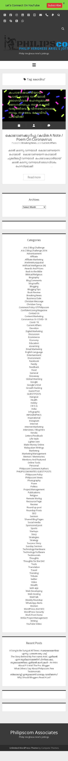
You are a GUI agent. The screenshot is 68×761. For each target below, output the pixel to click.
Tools (34, 564)
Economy (34, 340)
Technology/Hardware (34, 549)
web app (34, 587)
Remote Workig (34, 498)
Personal (34, 465)
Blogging (34, 286)
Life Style (34, 438)
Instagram (34, 420)
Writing (34, 620)
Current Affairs (49, 142)
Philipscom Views (34, 477)
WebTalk (34, 596)
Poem (34, 483)
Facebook (34, 361)
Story (34, 534)
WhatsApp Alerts (34, 602)
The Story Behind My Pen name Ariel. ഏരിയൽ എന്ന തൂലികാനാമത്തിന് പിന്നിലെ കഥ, (34, 658)
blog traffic (34, 283)
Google (34, 381)
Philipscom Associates (34, 732)
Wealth (34, 584)
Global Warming (34, 378)
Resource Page (34, 501)
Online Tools (34, 462)
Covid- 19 (34, 322)
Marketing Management (34, 453)
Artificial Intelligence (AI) (34, 265)
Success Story (34, 543)
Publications (34, 492)
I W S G (34, 405)
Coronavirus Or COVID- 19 (34, 319)
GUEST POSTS (34, 393)
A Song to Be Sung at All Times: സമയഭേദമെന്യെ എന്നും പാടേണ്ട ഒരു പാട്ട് (34, 652)
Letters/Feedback (34, 435)
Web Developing (34, 590)
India (34, 408)
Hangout (34, 396)
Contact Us (34, 313)
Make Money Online (34, 444)
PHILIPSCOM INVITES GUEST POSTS (34, 471)
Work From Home (34, 614)
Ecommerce (34, 337)
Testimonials (34, 555)
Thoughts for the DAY (34, 561)
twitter (34, 579)
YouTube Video (34, 623)
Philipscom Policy (34, 474)
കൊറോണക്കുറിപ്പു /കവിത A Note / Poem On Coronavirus (34, 105)
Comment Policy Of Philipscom (34, 307)
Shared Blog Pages (34, 519)
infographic (34, 411)
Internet (34, 423)
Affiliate (34, 256)
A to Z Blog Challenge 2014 (34, 250)
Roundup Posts (34, 510)
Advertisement (34, 253)
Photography (34, 480)
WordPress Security (34, 611)
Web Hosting (34, 593)
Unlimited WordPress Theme (23, 747)
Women (34, 605)
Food (34, 369)
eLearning (34, 346)
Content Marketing (34, 316)
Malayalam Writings (34, 447)
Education (34, 343)
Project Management (34, 489)
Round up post (34, 507)
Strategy (34, 540)
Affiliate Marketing (34, 259)
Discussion (34, 334)
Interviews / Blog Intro (34, 429)
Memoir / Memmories (34, 456)
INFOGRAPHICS (34, 414)
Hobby (34, 402)
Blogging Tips (34, 289)
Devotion (34, 328)
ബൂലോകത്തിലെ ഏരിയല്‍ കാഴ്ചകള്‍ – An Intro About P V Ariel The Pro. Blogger (34, 664)
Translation (34, 567)
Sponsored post (34, 525)
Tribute (34, 576)
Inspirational (34, 417)
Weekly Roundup (34, 599)
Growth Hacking (34, 387)
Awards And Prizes (34, 268)
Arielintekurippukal (34, 262)
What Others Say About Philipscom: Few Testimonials (34, 670)
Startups (34, 531)
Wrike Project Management (34, 617)
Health (34, 399)
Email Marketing (34, 349)
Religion (34, 495)
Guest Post (34, 390)
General (34, 372)
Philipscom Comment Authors (34, 468)
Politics (34, 486)
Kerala (34, 432)
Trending (34, 573)
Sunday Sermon (34, 546)
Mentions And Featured (34, 459)
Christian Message (34, 301)
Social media (34, 522)
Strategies (34, 537)
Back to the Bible (34, 271)
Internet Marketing (34, 426)
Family (34, 363)
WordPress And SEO (34, 608)
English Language (34, 352)
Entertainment (34, 355)
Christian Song (34, 304)
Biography (34, 277)
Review (34, 504)
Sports (34, 528)
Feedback (34, 366)
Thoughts (34, 558)
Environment (34, 358)
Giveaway (34, 375)
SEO (34, 513)
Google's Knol (34, 384)
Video (34, 581)
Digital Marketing (34, 331)
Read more (36, 177)
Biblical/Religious (34, 274)
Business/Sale (34, 298)
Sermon (34, 516)
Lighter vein (34, 441)
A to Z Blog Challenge (34, 247)
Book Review (34, 292)
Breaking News (28, 142)
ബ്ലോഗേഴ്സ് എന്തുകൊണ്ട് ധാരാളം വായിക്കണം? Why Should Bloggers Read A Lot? (34, 676)
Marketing (34, 450)
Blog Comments (34, 280)
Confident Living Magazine (34, 310)
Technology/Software (34, 552)
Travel (34, 570)
